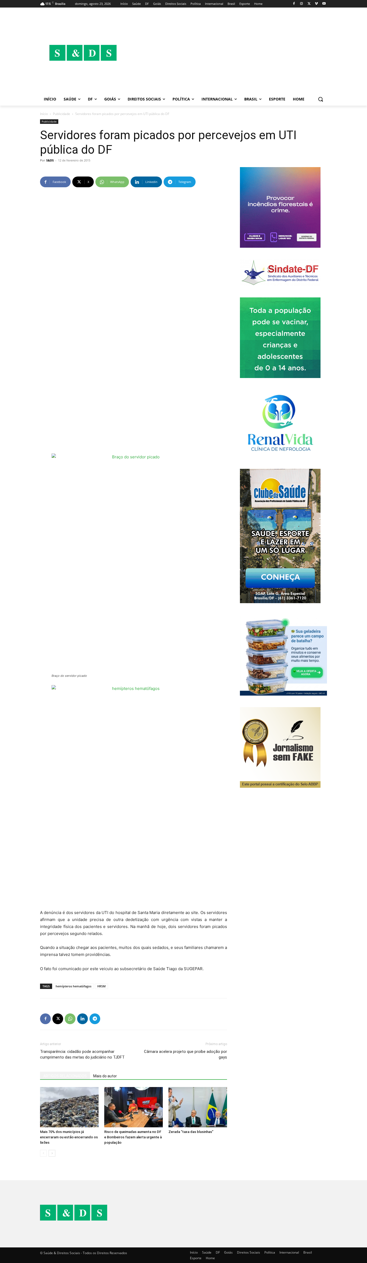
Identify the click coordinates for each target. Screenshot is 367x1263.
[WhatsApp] (70, 1018)
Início (44, 113)
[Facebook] (294, 4)
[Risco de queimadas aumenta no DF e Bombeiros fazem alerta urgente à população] (133, 1107)
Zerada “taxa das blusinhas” (190, 1132)
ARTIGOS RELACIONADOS (65, 1076)
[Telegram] (94, 1018)
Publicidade (61, 113)
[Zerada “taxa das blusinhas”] (197, 1107)
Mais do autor (105, 1076)
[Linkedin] (82, 1018)
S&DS (50, 160)
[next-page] (52, 1153)
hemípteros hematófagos (73, 986)
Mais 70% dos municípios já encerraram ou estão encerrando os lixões (69, 1137)
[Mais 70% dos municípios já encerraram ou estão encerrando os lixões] (69, 1107)
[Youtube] (324, 4)
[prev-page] (43, 1153)
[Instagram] (301, 4)
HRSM (101, 986)
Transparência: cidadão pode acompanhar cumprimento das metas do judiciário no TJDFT (82, 1054)
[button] (320, 99)
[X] (309, 4)
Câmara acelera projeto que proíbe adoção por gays (185, 1054)
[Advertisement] (226, 52)
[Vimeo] (316, 4)
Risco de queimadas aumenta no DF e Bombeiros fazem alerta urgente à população (133, 1137)
